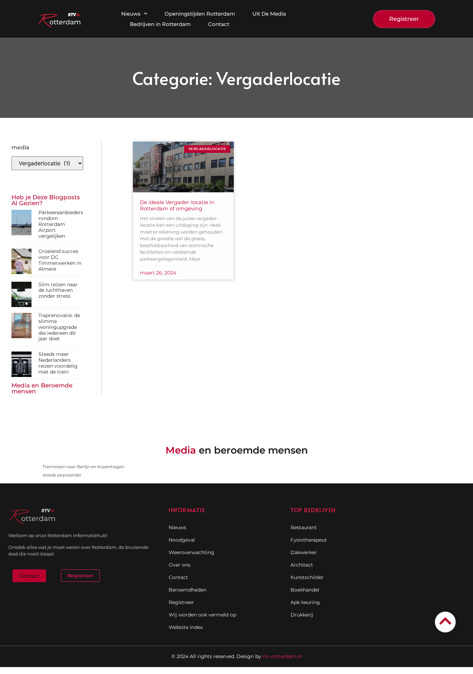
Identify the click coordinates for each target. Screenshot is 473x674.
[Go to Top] (445, 621)
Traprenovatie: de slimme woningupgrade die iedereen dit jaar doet (59, 327)
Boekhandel (305, 590)
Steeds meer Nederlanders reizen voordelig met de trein (58, 363)
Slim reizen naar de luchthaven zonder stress (58, 290)
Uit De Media (269, 13)
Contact (218, 24)
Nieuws (131, 13)
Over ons (179, 565)
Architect (302, 565)
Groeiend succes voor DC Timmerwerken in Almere (59, 260)
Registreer (181, 602)
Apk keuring (305, 602)
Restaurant (304, 527)
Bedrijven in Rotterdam (160, 24)
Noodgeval (182, 540)
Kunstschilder (307, 577)
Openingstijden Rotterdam (199, 13)
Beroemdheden (187, 590)
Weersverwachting (191, 552)
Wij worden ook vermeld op (202, 615)
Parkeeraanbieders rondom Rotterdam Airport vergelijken (60, 224)
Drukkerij (302, 615)
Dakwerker (304, 552)
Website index (186, 627)
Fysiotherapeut (309, 540)
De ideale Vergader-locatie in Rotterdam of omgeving (177, 205)
